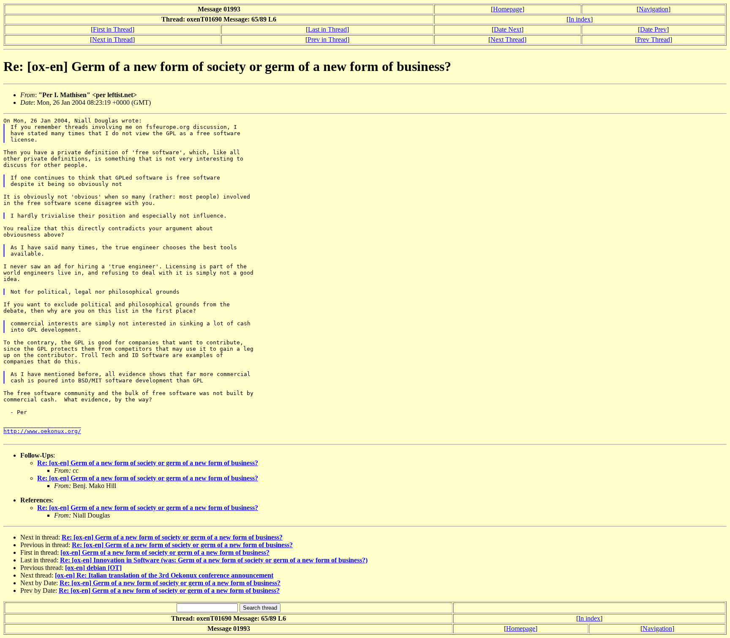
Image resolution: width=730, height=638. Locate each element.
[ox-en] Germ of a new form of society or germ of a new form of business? (165, 552)
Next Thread (507, 39)
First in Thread (112, 29)
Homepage (507, 9)
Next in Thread (112, 39)
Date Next (507, 29)
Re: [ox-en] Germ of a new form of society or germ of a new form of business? (147, 462)
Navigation (653, 9)
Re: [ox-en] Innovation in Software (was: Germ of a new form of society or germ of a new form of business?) (214, 560)
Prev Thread (653, 39)
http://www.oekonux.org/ (42, 431)
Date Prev (653, 29)
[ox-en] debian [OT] (93, 567)
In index (580, 19)
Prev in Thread (327, 39)
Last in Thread (327, 29)
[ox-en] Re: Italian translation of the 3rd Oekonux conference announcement (164, 575)
